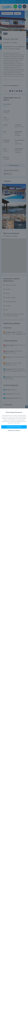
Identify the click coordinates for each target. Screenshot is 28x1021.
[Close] (26, 407)
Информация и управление (14, 430)
